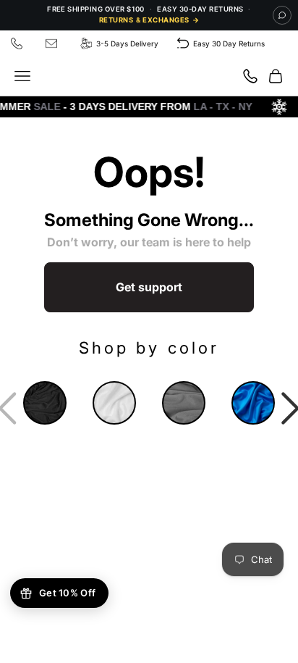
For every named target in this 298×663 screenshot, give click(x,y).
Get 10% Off (67, 593)
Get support (149, 287)
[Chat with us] (282, 15)
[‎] (19, 44)
